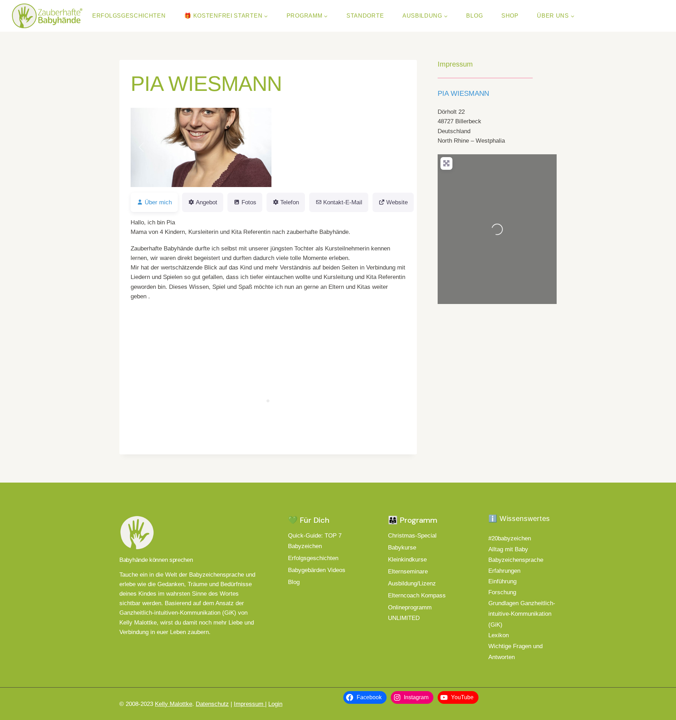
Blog (474, 16)
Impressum (249, 704)
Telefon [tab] (289, 202)
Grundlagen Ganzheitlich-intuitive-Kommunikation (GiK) (521, 614)
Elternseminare (408, 571)
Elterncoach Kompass (417, 595)
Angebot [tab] (206, 202)
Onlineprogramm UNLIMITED (410, 613)
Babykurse (402, 547)
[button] (141, 147)
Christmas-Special (412, 535)
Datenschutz (212, 704)
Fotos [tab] (249, 202)
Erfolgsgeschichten (129, 16)
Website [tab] (397, 202)
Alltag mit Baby (508, 549)
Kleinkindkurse (407, 559)
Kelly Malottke (173, 704)
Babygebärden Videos (316, 570)
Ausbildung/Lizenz (412, 583)
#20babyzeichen (509, 538)
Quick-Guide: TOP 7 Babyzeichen (315, 541)
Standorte (365, 16)
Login (275, 704)
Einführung (502, 581)
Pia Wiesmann (463, 93)
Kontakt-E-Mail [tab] (342, 202)
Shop (510, 16)
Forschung (502, 592)
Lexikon (498, 635)
